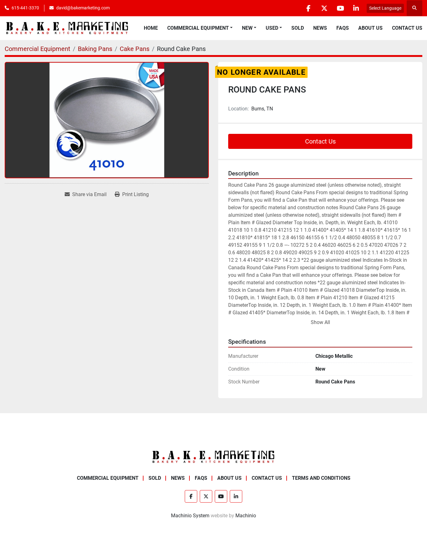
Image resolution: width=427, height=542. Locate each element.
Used (272, 28)
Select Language (385, 8)
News (320, 28)
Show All (320, 322)
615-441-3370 (25, 7)
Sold (297, 28)
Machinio (245, 516)
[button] (200, 28)
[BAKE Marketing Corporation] (213, 456)
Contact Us (407, 28)
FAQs (342, 28)
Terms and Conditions (321, 478)
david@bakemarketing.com (83, 7)
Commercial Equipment (198, 28)
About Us (370, 28)
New (247, 28)
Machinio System (190, 516)
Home (151, 28)
